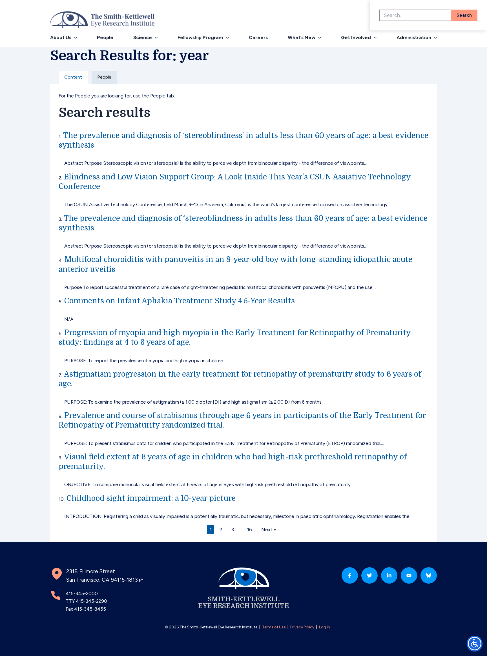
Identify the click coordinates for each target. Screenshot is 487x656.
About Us (60, 37)
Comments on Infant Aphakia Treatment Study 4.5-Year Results (179, 301)
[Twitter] (369, 575)
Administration (414, 37)
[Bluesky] (428, 575)
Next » (268, 529)
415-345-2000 (82, 593)
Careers (258, 37)
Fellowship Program (200, 37)
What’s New (301, 37)
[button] (74, 38)
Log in (324, 627)
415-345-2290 (91, 601)
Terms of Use (273, 627)
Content (73, 77)
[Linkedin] (389, 575)
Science (142, 37)
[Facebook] (350, 575)
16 (249, 529)
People (105, 37)
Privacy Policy (302, 627)
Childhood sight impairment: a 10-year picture (151, 498)
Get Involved (356, 37)
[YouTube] (409, 575)
